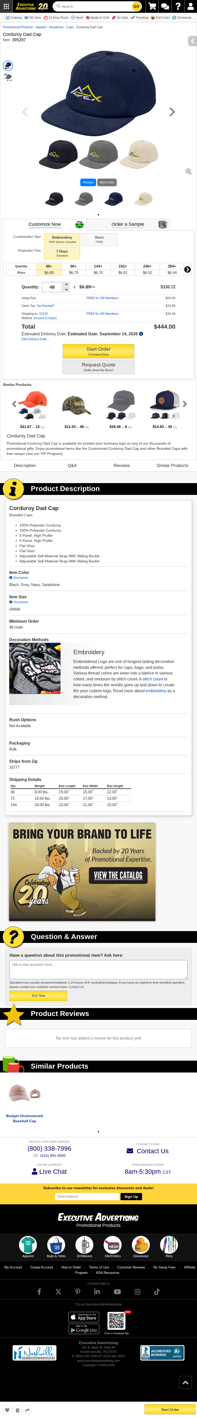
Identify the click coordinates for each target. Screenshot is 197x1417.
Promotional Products (18, 27)
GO (136, 6)
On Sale (122, 17)
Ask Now (38, 1001)
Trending (142, 17)
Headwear (56, 27)
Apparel (40, 27)
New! (79, 17)
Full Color (163, 17)
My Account (13, 1273)
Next (187, 275)
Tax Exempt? (46, 312)
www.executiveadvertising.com (98, 1367)
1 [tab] (98, 220)
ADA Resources (108, 1279)
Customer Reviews (131, 1273)
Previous (13, 409)
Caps (70, 27)
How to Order (71, 1273)
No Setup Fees (164, 1273)
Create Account (41, 1273)
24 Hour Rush (58, 17)
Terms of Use (99, 1273)
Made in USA (100, 17)
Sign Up (131, 1202)
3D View (35, 17)
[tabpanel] (54, 202)
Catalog (16, 17)
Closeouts (184, 17)
